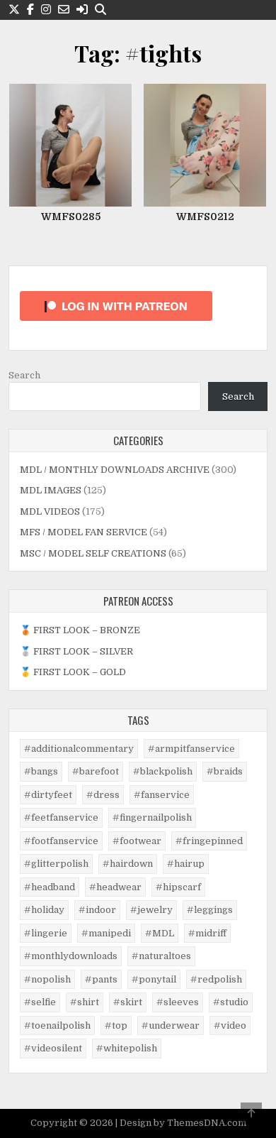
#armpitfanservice (191, 748)
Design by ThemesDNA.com (183, 1122)
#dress (103, 794)
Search (24, 375)
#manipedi (106, 933)
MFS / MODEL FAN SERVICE (83, 532)
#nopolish (47, 979)
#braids (225, 771)
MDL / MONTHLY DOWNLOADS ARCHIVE (114, 469)
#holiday (44, 909)
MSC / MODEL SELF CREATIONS (93, 553)
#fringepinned (209, 841)
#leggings (210, 909)
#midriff (207, 933)
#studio (230, 1002)
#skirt (127, 1002)
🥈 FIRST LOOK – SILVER (76, 651)
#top (116, 1025)
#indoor (97, 909)
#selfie (40, 1002)
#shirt (84, 1002)
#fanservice (162, 794)
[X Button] (14, 10)
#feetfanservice (61, 817)
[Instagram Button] (46, 10)
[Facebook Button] (30, 10)
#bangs (41, 771)
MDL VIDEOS (50, 511)
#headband (49, 887)
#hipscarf (178, 887)
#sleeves (177, 1002)
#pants (101, 979)
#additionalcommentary (79, 748)
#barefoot (95, 771)
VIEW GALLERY (75, 95)
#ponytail (154, 979)
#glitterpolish (56, 863)
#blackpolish (162, 771)
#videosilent (53, 1048)
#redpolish (216, 979)
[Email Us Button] (63, 10)
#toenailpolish (57, 1025)
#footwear (137, 841)
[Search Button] (100, 10)
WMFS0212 (205, 216)
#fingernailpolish (152, 817)
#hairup (186, 863)
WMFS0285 (70, 216)
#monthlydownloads (70, 956)
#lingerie (45, 933)
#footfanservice (61, 841)
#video (230, 1025)
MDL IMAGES (50, 490)
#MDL (159, 933)
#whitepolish (126, 1048)
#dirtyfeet (48, 794)
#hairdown (128, 863)
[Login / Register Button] (82, 10)
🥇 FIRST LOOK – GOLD (73, 672)
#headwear (115, 887)
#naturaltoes (161, 956)
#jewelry (151, 909)
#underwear (171, 1025)
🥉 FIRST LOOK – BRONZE (80, 630)
